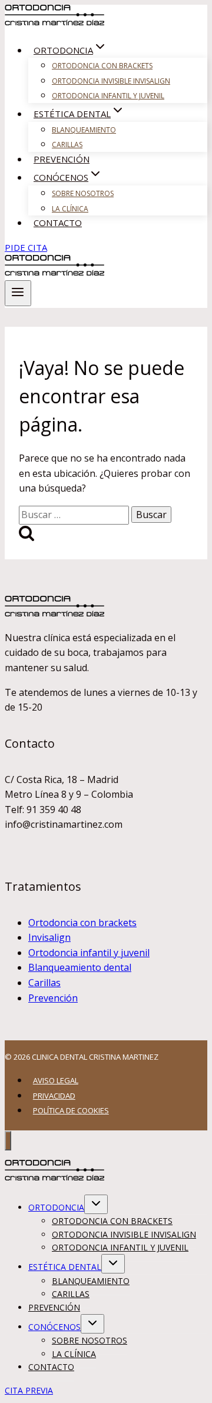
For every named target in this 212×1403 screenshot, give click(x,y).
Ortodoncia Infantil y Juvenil (108, 96)
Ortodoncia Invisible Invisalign (111, 81)
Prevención (62, 159)
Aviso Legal (55, 1080)
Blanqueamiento (84, 130)
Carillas (67, 145)
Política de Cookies (71, 1110)
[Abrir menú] (18, 293)
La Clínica (70, 209)
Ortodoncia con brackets (82, 922)
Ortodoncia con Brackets (102, 66)
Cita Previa (29, 1390)
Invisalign (49, 937)
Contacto (58, 222)
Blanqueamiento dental (79, 967)
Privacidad (54, 1095)
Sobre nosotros (83, 193)
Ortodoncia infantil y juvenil (89, 952)
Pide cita (26, 247)
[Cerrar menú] (8, 1140)
